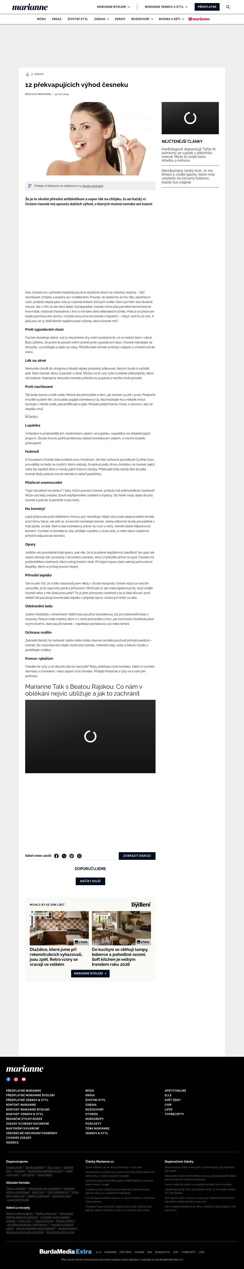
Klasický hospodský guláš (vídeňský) (35, 1228)
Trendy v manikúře (16, 1188)
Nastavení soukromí (22, 1128)
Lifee (169, 1109)
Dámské (139, 1252)
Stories (91, 1114)
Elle (168, 1095)
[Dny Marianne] (199, 19)
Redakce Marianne (38, 94)
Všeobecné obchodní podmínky (31, 1133)
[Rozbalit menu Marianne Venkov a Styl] (185, 7)
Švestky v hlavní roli (46, 1213)
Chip (168, 1104)
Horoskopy (94, 1118)
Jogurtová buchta (44, 1221)
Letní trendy (28, 1174)
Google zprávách (92, 185)
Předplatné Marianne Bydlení (30, 1095)
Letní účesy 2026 (61, 1196)
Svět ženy (173, 1100)
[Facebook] (8, 1079)
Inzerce (12, 1142)
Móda (41, 19)
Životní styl (78, 19)
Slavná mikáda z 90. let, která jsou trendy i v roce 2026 (113, 1167)
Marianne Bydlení (111, 6)
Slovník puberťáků (34, 1167)
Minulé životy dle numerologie (44, 1188)
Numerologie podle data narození (45, 1171)
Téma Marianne (97, 1128)
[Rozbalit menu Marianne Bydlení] (127, 7)
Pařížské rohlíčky (65, 1221)
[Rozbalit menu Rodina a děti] (182, 19)
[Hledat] (228, 7)
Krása (57, 19)
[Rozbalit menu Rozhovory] (151, 19)
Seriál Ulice (38, 1192)
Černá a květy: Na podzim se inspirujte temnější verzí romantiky (198, 1184)
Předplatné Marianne (23, 1090)
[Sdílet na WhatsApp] (79, 856)
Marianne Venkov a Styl (164, 6)
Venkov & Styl (96, 1133)
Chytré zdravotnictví (57, 1192)
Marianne (110, 1252)
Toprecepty (174, 1114)
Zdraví (120, 19)
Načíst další (90, 881)
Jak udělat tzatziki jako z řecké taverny (27, 1224)
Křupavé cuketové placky (19, 1213)
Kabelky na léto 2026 (38, 1196)
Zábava (99, 19)
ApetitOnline (175, 1090)
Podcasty (93, 1123)
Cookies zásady (18, 1137)
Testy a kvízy (54, 1167)
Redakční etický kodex (24, 1118)
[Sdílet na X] (64, 856)
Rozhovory (140, 19)
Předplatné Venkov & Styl (27, 1100)
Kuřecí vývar (24, 1221)
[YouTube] (23, 1079)
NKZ (149, 1252)
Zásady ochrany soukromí (27, 1123)
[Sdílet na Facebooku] (56, 856)
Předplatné (207, 6)
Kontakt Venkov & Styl (24, 1114)
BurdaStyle (162, 1252)
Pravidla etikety (14, 1167)
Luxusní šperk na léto (18, 1199)
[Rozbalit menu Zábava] (107, 19)
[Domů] (33, 7)
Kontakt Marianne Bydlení (28, 1109)
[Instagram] (16, 1079)
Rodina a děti (170, 19)
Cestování (19, 1171)
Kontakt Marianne (21, 1104)
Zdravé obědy (44, 1174)
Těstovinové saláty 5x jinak (60, 1232)
